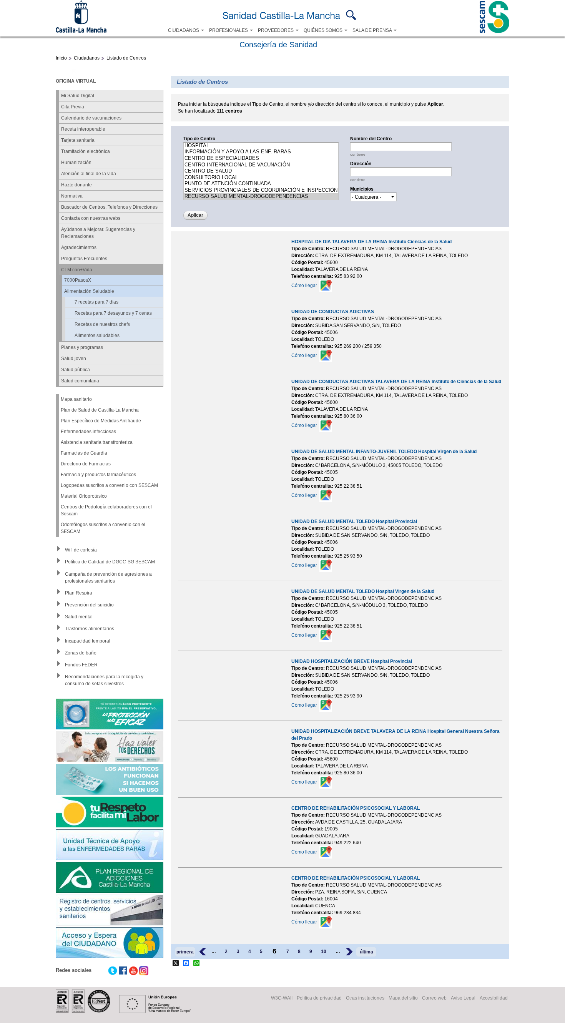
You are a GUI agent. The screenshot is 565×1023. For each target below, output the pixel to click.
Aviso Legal (463, 998)
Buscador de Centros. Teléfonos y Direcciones (109, 207)
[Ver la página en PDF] (73, 72)
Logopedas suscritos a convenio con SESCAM (109, 485)
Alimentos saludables (97, 335)
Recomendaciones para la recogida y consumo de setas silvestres (104, 680)
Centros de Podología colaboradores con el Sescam (106, 510)
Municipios (362, 189)
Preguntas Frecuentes (84, 258)
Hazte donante (76, 185)
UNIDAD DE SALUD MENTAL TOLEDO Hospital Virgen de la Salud (362, 591)
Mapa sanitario (76, 399)
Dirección (360, 163)
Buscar (351, 15)
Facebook (123, 970)
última (366, 952)
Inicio (61, 58)
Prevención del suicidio (89, 605)
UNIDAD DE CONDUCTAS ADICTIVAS (332, 311)
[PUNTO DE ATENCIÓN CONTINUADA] (261, 184)
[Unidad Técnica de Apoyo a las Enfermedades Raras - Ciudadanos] (109, 845)
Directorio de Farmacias (86, 464)
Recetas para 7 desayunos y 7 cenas (113, 313)
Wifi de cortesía (81, 550)
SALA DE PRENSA (372, 30)
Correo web (434, 998)
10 (323, 951)
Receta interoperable (83, 129)
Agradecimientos (78, 247)
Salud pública (75, 369)
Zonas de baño (80, 653)
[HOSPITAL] (261, 146)
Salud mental (79, 616)
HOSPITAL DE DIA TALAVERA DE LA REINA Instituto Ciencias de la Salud (371, 241)
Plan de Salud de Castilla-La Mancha (100, 410)
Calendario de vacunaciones (91, 118)
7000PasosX (77, 280)
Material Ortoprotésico (84, 496)
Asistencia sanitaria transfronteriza (97, 442)
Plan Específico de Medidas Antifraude (101, 420)
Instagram (143, 970)
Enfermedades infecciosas (88, 431)
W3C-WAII (281, 998)
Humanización (76, 162)
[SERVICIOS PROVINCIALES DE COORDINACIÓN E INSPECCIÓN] (261, 190)
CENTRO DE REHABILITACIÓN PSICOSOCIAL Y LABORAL (355, 808)
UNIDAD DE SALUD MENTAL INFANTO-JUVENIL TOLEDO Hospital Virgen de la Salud (384, 451)
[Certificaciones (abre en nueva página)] (83, 1011)
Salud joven (73, 358)
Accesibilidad (494, 998)
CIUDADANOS (184, 30)
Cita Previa (72, 107)
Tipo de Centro (199, 138)
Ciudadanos (87, 58)
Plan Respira (78, 593)
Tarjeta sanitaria (78, 140)
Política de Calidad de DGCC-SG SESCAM (110, 562)
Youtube (133, 970)
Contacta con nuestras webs (90, 218)
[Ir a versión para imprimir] (63, 72)
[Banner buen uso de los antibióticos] (109, 780)
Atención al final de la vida (88, 173)
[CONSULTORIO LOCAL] (261, 177)
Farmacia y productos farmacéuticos (98, 474)
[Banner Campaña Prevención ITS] (109, 715)
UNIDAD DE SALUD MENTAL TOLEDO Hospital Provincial (354, 521)
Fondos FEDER (81, 665)
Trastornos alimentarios (89, 628)
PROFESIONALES (229, 30)
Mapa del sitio (403, 998)
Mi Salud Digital (77, 95)
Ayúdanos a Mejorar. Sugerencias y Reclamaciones (98, 233)
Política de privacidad (319, 998)
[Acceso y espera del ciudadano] (109, 943)
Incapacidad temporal (87, 641)
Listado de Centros (126, 58)
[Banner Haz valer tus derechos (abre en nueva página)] (109, 747)
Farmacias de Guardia (84, 453)
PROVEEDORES (276, 30)
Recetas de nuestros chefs (102, 324)
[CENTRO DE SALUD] (261, 171)
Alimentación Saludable (89, 291)
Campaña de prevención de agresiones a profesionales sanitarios (108, 577)
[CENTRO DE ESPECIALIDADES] (261, 158)
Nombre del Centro (371, 138)
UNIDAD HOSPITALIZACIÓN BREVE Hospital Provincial (351, 661)
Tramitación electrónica (85, 151)
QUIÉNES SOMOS (324, 30)
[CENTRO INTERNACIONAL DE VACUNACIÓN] (261, 165)
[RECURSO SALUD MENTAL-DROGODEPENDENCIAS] (261, 196)
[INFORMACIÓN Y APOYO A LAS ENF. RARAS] (261, 152)
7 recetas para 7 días (96, 302)
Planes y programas (82, 347)
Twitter (112, 970)
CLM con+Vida (76, 269)
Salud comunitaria (80, 381)
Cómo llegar (304, 285)
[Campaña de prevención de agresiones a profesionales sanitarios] (109, 813)
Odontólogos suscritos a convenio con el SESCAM (103, 528)
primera (185, 952)
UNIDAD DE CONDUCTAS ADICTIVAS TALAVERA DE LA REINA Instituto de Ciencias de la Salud (396, 381)
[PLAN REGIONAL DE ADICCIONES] (109, 878)
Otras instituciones (365, 998)
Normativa (72, 196)
